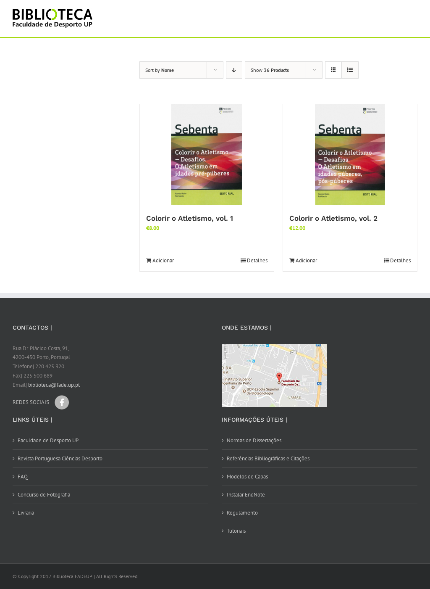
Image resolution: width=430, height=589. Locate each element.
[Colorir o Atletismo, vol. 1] (207, 154)
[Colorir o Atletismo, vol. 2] (350, 154)
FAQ (23, 476)
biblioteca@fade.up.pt (54, 384)
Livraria (26, 512)
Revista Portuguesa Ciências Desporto (60, 458)
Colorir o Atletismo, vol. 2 (333, 218)
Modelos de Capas (247, 476)
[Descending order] (234, 70)
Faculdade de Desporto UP (48, 440)
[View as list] (350, 70)
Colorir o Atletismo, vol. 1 (189, 218)
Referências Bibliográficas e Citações (268, 458)
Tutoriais (236, 530)
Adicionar (163, 260)
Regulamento (242, 512)
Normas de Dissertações (254, 440)
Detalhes (257, 260)
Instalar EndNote (246, 494)
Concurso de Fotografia (44, 494)
